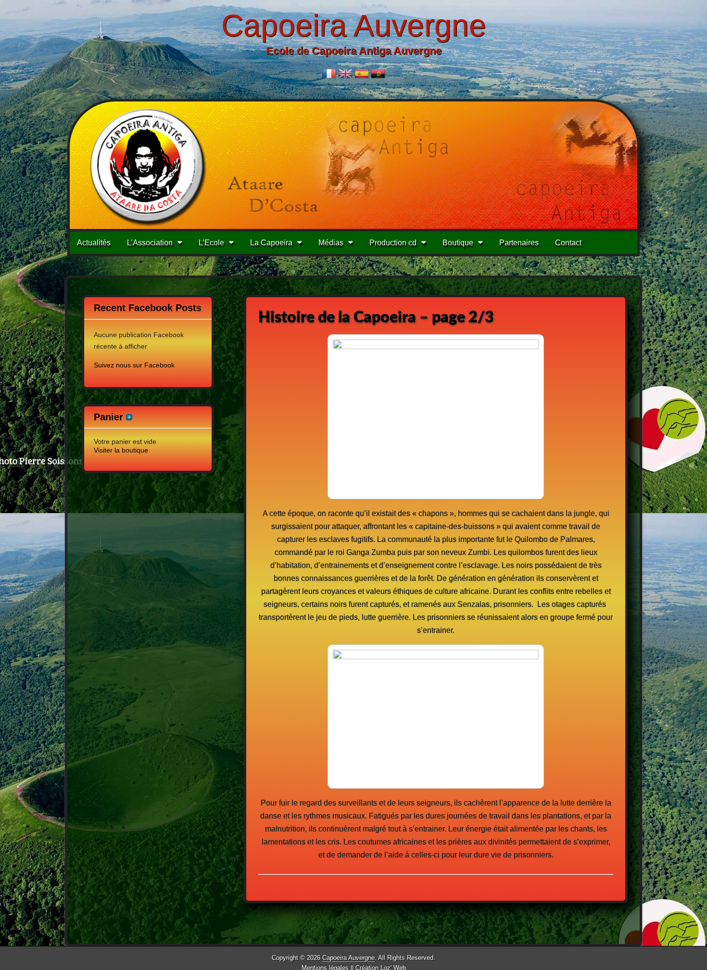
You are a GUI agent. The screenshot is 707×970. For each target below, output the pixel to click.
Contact (568, 243)
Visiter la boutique (121, 450)
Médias (330, 243)
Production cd (393, 243)
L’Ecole (211, 243)
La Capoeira (271, 243)
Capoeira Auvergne (353, 25)
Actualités (94, 243)
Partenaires (519, 243)
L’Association (150, 243)
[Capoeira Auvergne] (353, 165)
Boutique (457, 243)
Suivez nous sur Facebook (134, 365)
